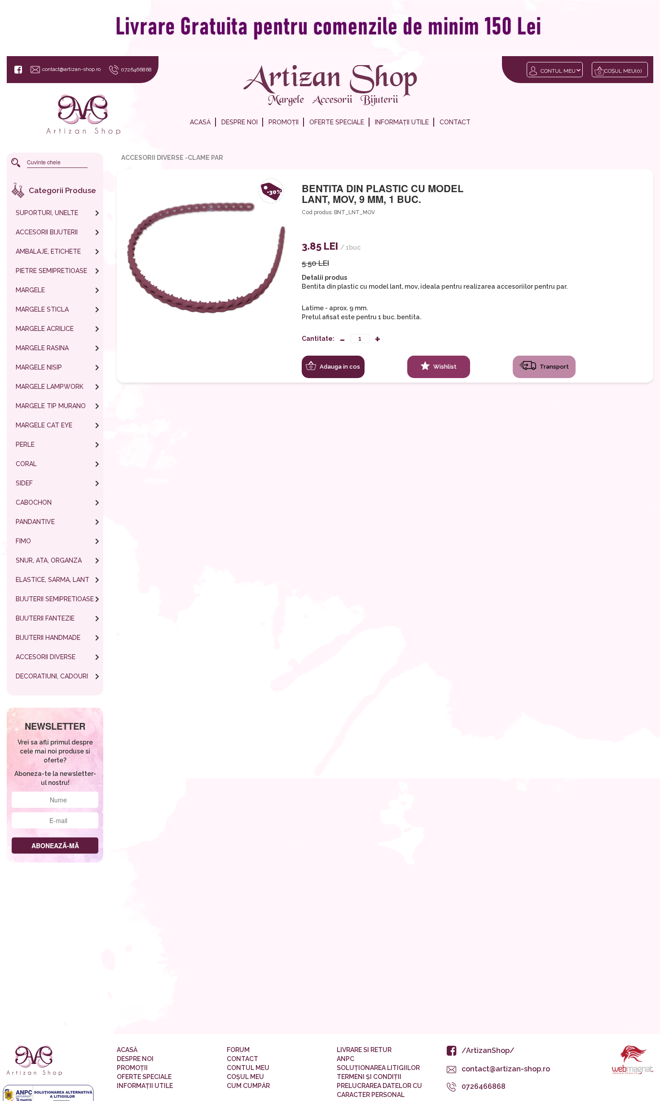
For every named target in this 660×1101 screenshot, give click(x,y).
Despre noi (239, 122)
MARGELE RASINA (42, 348)
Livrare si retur (364, 1049)
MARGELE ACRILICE (45, 328)
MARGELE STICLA (42, 309)
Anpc (345, 1058)
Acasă (200, 122)
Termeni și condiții (369, 1076)
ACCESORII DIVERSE (45, 657)
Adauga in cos (339, 366)
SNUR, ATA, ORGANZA (49, 560)
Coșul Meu (245, 1076)
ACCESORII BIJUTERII (47, 232)
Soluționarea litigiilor (378, 1067)
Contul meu (558, 71)
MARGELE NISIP (39, 367)
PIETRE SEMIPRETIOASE (51, 270)
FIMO (23, 541)
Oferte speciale (336, 122)
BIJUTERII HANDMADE (48, 637)
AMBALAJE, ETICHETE (48, 251)
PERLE (25, 444)
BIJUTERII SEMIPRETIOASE (55, 599)
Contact (455, 122)
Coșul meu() (623, 71)
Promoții (283, 122)
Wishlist (444, 366)
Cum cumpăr (248, 1085)
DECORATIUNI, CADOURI (52, 676)
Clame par (205, 157)
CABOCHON (34, 502)
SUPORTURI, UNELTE (47, 212)
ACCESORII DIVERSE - (154, 157)
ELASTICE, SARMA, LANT (52, 579)
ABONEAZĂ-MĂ (55, 845)
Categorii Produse (62, 190)
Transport (553, 366)
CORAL (26, 463)
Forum (238, 1049)
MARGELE (30, 290)
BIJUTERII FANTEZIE (45, 618)
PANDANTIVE (35, 521)
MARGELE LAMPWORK (50, 386)
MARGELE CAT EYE (44, 425)
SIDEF (24, 483)
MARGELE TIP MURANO (51, 406)
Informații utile (402, 122)
